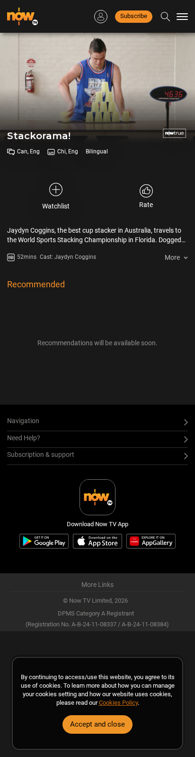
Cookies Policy (118, 702)
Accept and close (97, 724)
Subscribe (133, 15)
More (172, 257)
